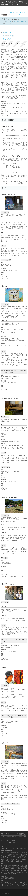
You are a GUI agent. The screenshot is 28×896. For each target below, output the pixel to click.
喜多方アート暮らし (9, 36)
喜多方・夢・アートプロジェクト (16, 13)
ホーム (3, 21)
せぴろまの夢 (7, 32)
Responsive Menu (26, 8)
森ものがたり (7, 39)
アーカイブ (8, 21)
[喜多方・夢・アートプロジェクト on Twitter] (15, 891)
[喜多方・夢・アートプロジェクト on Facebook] (13, 891)
